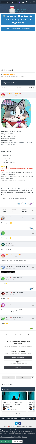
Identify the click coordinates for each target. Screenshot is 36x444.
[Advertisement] (18, 50)
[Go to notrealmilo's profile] (3, 244)
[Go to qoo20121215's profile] (3, 267)
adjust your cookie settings (7, 436)
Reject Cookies (17, 441)
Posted (11, 96)
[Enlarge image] (16, 113)
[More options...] (33, 95)
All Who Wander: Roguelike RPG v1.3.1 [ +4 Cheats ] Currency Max (12, 404)
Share (9, 377)
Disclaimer (29, 426)
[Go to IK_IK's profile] (4, 408)
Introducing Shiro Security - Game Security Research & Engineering (18, 19)
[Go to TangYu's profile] (3, 233)
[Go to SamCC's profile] (3, 305)
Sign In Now (18, 367)
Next (30, 87)
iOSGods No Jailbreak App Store (18, 76)
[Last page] (34, 88)
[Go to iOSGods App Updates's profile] (3, 94)
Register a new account (18, 357)
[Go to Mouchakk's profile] (3, 218)
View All (18, 413)
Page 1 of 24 (18, 87)
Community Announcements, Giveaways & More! (18, 28)
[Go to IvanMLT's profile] (3, 293)
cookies (13, 431)
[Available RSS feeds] (33, 418)
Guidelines (24, 436)
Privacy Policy (21, 426)
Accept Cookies (6, 441)
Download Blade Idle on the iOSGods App (13, 189)
